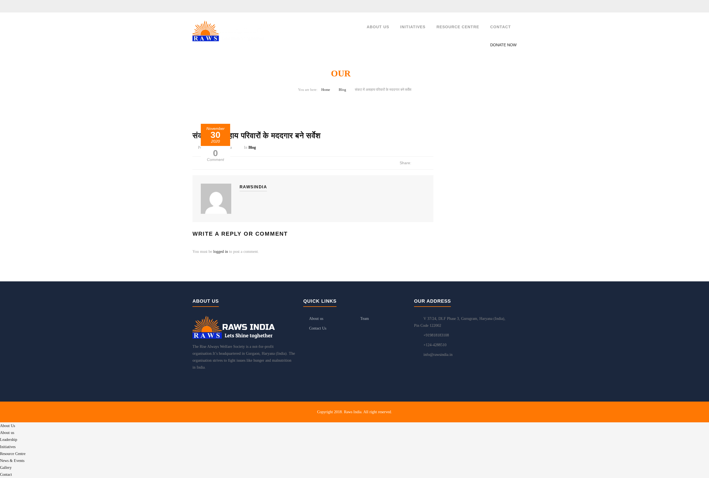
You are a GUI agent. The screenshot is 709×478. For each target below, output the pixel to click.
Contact (500, 27)
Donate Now (503, 45)
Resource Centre (457, 27)
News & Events (12, 461)
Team (364, 319)
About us (316, 319)
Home (325, 90)
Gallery (6, 468)
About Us (378, 27)
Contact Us (317, 328)
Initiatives (412, 27)
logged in (220, 252)
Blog (342, 90)
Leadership (8, 440)
